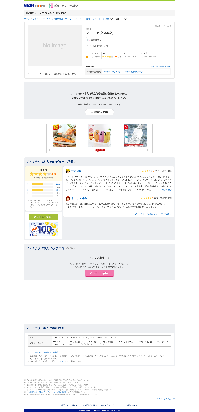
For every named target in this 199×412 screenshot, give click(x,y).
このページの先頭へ (164, 399)
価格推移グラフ (97, 40)
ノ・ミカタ (167, 26)
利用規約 (75, 405)
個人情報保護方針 (90, 405)
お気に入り (148, 56)
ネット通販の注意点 (59, 392)
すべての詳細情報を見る (160, 66)
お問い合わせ (132, 405)
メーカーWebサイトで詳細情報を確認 (43, 352)
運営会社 (65, 405)
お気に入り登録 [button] (101, 112)
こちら (60, 361)
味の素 (106, 19)
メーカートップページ (112, 72)
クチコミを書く (132, 56)
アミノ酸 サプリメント (90, 19)
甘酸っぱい (76, 171)
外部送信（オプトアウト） (112, 405)
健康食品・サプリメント (66, 19)
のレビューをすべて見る (153, 214)
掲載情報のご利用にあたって (38, 392)
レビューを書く (45, 217)
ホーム (27, 19)
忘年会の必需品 (79, 198)
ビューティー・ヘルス (42, 19)
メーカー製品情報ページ (133, 72)
